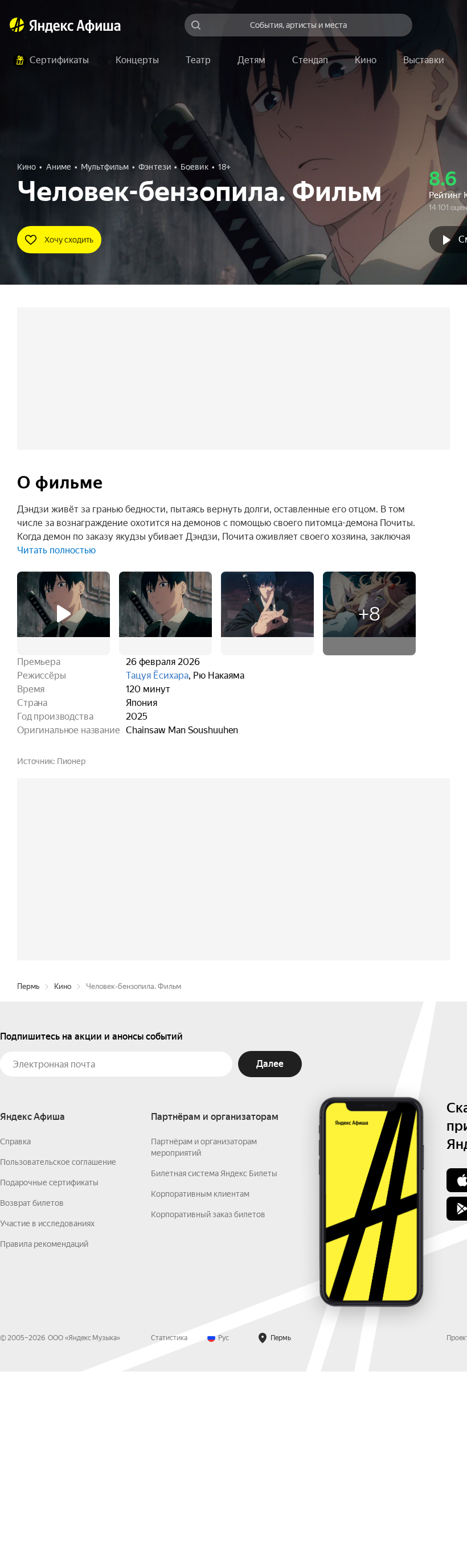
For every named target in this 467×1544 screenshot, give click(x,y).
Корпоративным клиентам (200, 1366)
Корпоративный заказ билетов (208, 1386)
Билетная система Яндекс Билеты (214, 1345)
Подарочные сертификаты (49, 1355)
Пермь (28, 1159)
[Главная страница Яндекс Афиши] (17, 25)
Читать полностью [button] (56, 550)
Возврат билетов (32, 1375)
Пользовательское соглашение (58, 1334)
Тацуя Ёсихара (157, 675)
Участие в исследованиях (47, 1396)
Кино (62, 1159)
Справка (15, 1314)
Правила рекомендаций (44, 1416)
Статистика (169, 1510)
